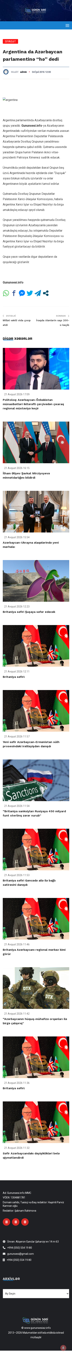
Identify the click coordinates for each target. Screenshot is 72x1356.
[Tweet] (30, 293)
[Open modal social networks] (45, 293)
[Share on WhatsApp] (6, 293)
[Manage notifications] (63, 1348)
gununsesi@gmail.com (20, 1253)
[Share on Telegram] (38, 293)
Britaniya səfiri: (14, 677)
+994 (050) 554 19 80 (19, 1247)
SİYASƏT (10, 41)
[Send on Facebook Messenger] (22, 293)
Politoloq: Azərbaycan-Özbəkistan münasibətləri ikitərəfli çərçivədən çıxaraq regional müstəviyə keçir (33, 404)
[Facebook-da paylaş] (14, 293)
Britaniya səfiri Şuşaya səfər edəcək (29, 612)
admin (23, 72)
